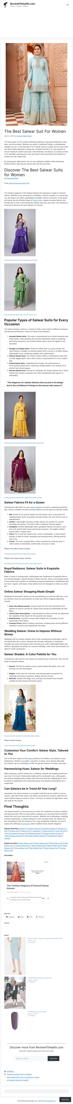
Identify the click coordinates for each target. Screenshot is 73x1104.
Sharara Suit (14, 831)
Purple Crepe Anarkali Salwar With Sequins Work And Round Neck (23, 497)
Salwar (31, 758)
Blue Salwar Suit (56, 843)
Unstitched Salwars (34, 833)
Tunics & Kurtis (48, 831)
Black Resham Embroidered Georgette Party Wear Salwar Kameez (23, 563)
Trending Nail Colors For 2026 (36, 1011)
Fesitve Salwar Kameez (14, 836)
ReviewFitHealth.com (22, 3)
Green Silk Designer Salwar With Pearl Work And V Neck (20, 314)
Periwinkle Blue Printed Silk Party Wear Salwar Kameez (19, 553)
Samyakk (26, 824)
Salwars (22, 829)
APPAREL (10, 1071)
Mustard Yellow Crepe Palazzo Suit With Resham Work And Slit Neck (24, 443)
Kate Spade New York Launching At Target (23, 1077)
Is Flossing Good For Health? (18, 1080)
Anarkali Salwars (33, 829)
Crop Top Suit (61, 831)
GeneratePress (50, 1101)
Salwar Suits (37, 200)
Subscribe (53, 1058)
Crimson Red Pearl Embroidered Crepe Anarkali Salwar (20, 745)
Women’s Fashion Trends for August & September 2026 (44, 938)
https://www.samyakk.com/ (19, 183)
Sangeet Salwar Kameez (52, 833)
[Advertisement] (36, 24)
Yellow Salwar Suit (38, 846)
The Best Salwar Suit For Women (19, 1074)
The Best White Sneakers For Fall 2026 (39, 978)
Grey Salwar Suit (21, 848)
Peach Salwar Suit (51, 848)
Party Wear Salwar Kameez (35, 836)
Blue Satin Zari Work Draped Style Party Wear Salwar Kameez (21, 736)
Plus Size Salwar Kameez (14, 833)
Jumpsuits (36, 831)
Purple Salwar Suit (25, 843)
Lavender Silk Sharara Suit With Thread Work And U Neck (20, 260)
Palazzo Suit (25, 831)
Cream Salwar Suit (22, 846)
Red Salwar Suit (36, 848)
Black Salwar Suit (54, 846)
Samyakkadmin (12, 178)
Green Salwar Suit (41, 843)
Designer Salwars (49, 829)
